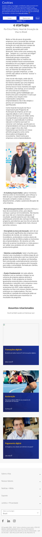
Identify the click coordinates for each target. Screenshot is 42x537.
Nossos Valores (7, 481)
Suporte (4, 495)
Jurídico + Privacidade (9, 503)
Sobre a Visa (6, 474)
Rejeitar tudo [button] (26, 18)
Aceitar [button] (10, 18)
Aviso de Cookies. (23, 13)
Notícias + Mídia (7, 488)
